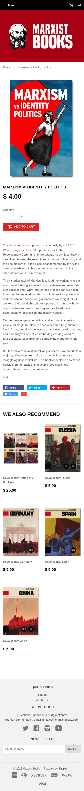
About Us (42, 700)
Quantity (8, 209)
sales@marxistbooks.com (61, 719)
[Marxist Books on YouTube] (58, 729)
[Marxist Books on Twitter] (25, 729)
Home (6, 67)
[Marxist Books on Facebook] (36, 729)
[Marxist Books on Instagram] (47, 729)
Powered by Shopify (55, 768)
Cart (78, 5)
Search (42, 694)
